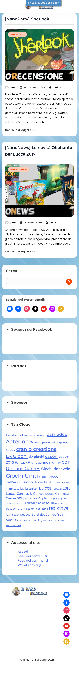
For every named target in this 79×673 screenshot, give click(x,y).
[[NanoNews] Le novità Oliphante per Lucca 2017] (39, 190)
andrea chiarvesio (35, 434)
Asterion (17, 441)
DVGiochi (17, 456)
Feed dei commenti (33, 560)
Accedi (23, 551)
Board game (40, 442)
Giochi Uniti (22, 475)
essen (51, 456)
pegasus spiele (14, 503)
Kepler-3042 (12, 489)
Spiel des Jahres (44, 514)
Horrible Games (60, 482)
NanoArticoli (17, 34)
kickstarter (29, 488)
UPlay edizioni (51, 520)
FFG (51, 462)
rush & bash (12, 514)
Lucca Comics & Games (25, 493)
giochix (43, 476)
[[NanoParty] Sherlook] (39, 55)
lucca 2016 (61, 488)
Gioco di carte (35, 482)
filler (58, 462)
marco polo (31, 498)
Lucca (45, 488)
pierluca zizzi (62, 503)
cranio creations (36, 449)
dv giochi (36, 457)
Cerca (11, 271)
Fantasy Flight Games (32, 462)
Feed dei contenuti (32, 556)
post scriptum (15, 508)
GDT (66, 462)
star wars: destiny (29, 520)
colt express (59, 442)
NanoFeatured (18, 169)
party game (60, 498)
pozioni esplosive (37, 508)
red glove (58, 508)
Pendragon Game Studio (39, 502)
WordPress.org (29, 565)
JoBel (13, 87)
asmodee (57, 434)
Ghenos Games (23, 468)
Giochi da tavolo (55, 469)
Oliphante (45, 498)
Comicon (10, 450)
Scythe (25, 514)
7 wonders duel (14, 435)
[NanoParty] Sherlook (27, 18)
